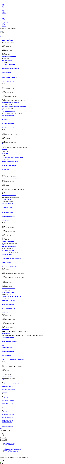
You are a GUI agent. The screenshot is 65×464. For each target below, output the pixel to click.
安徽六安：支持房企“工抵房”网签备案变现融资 (8, 127)
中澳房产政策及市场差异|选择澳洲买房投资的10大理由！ (9, 341)
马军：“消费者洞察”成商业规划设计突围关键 (8, 250)
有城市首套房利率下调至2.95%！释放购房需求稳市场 (9, 300)
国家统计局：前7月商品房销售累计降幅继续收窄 (8, 389)
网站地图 (3, 455)
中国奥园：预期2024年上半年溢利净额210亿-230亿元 (9, 195)
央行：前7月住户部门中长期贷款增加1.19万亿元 (8, 288)
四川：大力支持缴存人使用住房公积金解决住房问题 (11, 451)
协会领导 (3, 11)
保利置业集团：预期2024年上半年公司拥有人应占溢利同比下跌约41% (11, 383)
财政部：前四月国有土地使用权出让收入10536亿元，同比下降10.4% (11, 102)
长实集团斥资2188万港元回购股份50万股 (7, 40)
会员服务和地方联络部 (5, 22)
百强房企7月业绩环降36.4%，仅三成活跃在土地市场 (9, 56)
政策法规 (3, 5)
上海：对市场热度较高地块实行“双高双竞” (7, 212)
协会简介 (3, 10)
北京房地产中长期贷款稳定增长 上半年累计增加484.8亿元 (9, 77)
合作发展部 (3, 24)
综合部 (3, 23)
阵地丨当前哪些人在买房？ (5, 169)
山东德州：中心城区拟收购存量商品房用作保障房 (8, 111)
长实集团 (1, 36)
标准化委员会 (3, 19)
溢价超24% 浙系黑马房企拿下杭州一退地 (7, 403)
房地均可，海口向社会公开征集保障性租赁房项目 (8, 115)
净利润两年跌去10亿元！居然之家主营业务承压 (8, 351)
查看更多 (3, 109)
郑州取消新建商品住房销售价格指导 (6, 72)
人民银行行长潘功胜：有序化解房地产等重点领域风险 (9, 246)
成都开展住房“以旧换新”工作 (6, 119)
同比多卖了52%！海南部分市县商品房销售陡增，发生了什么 (10, 161)
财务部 (3, 25)
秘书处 (3, 17)
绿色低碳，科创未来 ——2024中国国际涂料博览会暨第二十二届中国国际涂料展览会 (13, 359)
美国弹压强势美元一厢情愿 (5, 329)
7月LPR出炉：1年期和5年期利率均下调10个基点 (8, 308)
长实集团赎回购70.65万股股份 (6, 39)
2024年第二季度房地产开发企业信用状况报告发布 (8, 64)
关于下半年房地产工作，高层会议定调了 (7, 426)
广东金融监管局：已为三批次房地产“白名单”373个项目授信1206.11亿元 (11, 296)
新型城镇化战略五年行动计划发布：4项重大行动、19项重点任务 (10, 68)
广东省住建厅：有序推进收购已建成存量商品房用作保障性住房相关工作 (11, 258)
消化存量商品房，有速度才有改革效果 (7, 254)
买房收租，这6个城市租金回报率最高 (7, 60)
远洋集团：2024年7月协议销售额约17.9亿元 (7, 203)
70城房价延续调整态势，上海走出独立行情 (7, 386)
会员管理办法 (3, 12)
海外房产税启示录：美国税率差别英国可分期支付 (8, 337)
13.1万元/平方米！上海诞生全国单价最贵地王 (8, 241)
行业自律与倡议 (4, 13)
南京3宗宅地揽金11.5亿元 (5, 220)
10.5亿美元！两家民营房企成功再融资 (7, 207)
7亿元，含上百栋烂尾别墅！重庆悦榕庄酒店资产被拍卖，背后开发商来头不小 (12, 157)
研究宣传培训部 (4, 26)
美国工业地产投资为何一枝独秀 (6, 333)
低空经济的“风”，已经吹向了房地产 (6, 199)
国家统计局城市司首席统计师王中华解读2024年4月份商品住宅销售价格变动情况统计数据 (14, 106)
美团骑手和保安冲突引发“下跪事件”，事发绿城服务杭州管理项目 (12, 449)
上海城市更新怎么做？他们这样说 (6, 262)
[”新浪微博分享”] (0, 31)
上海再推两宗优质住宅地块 (5, 237)
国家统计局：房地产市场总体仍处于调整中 (7, 417)
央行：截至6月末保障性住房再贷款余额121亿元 (8, 292)
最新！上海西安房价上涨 (5, 153)
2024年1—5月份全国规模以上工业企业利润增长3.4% (9, 81)
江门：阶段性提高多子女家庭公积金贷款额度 (8, 123)
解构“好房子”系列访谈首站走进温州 (6, 355)
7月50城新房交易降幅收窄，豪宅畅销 (7, 422)
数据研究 (3, 4)
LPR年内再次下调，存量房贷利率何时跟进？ (8, 304)
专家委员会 (3, 18)
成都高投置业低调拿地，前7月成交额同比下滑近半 (8, 216)
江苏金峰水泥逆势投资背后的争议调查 (7, 347)
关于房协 (3, 7)
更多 (1, 428)
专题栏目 (3, 6)
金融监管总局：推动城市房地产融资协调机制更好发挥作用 (9, 266)
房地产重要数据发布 (4, 149)
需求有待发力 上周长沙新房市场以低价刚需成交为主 (9, 165)
